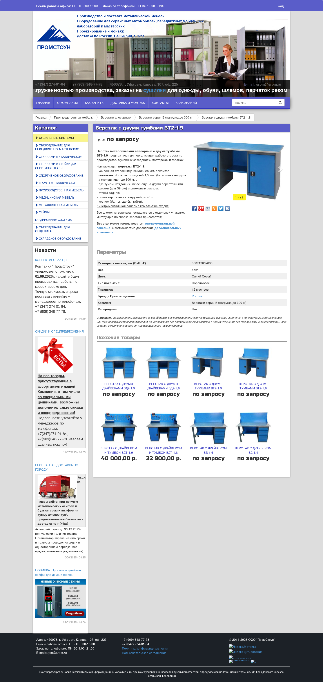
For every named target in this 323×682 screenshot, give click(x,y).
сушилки (139, 90)
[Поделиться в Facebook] (194, 208)
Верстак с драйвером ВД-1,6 (208, 450)
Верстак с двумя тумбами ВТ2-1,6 (253, 385)
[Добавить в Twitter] (220, 208)
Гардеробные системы (54, 220)
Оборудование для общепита (52, 229)
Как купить (94, 102)
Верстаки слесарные (116, 117)
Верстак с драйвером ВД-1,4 (253, 450)
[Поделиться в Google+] (201, 208)
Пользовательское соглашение (144, 652)
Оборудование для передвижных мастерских (57, 147)
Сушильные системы (56, 138)
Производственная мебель (73, 117)
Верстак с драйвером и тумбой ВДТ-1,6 (163, 450)
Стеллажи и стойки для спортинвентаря (56, 166)
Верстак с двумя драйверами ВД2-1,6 (163, 385)
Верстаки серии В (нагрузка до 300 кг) (166, 117)
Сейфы (44, 212)
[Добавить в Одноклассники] (214, 208)
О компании (67, 102)
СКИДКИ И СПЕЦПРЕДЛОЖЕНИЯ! (60, 331)
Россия (197, 296)
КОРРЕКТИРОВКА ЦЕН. (52, 259)
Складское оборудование (59, 238)
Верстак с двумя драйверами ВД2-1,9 (118, 385)
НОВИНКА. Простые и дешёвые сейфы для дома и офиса (58, 572)
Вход (281, 6)
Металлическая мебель (58, 205)
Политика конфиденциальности (145, 648)
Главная (43, 102)
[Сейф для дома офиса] (60, 598)
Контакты (160, 102)
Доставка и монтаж (128, 102)
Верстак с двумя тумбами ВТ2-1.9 (226, 117)
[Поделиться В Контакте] (227, 208)
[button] (199, 169)
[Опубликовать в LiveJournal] (207, 208)
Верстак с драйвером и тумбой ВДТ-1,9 (118, 450)
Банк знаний (186, 102)
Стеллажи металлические (60, 157)
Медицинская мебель (56, 197)
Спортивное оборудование (60, 175)
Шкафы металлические (57, 183)
